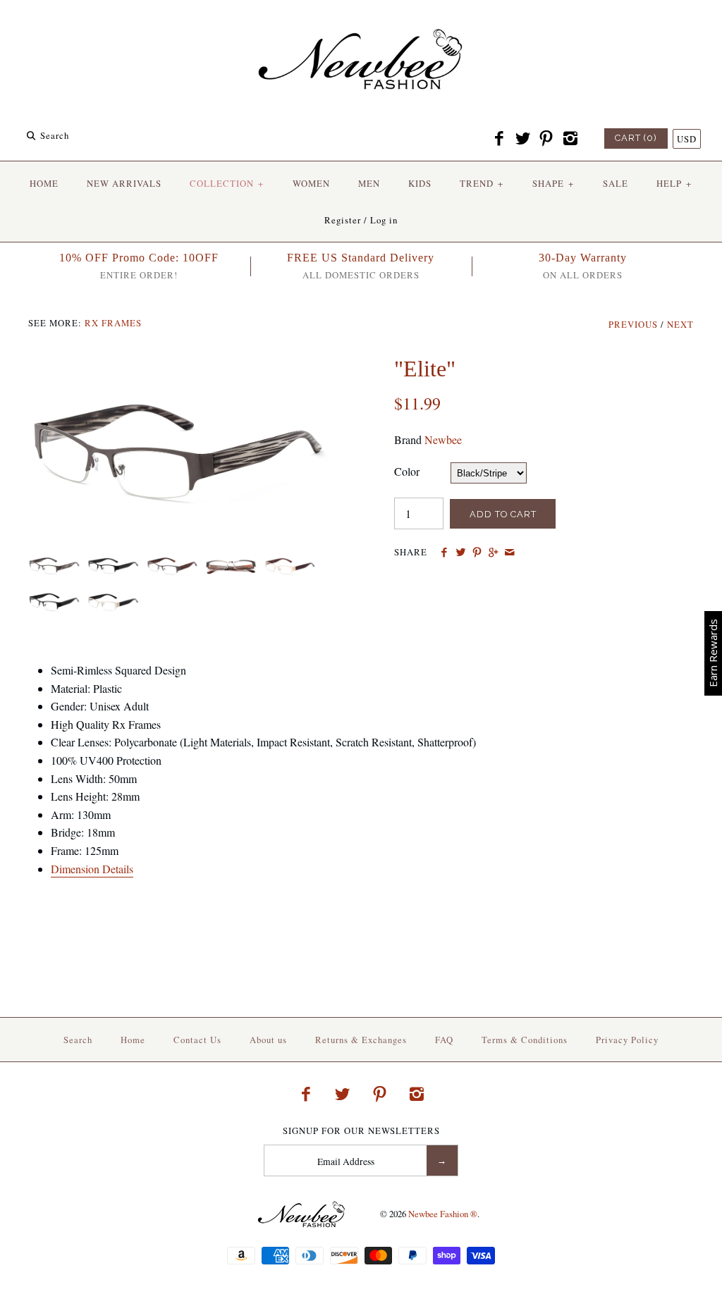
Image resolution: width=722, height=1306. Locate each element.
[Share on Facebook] (444, 553)
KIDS (420, 183)
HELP (674, 183)
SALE (615, 183)
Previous (633, 324)
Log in (384, 220)
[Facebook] (499, 139)
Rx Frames (113, 322)
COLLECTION (227, 183)
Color (407, 471)
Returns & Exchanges (361, 1039)
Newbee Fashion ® (442, 1213)
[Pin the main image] (477, 553)
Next (680, 324)
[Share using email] (509, 553)
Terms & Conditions (525, 1039)
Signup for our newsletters (361, 1131)
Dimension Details (92, 868)
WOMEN (311, 183)
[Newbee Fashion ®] (361, 23)
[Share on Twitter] (460, 553)
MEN (369, 183)
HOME (44, 183)
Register (342, 220)
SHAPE (553, 183)
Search (77, 1039)
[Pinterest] (546, 139)
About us (268, 1039)
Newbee (443, 439)
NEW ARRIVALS (124, 183)
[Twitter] (522, 139)
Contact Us (197, 1039)
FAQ (444, 1039)
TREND (481, 183)
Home (133, 1039)
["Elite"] (178, 364)
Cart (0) (636, 138)
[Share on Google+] (493, 553)
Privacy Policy (627, 1039)
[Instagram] (569, 139)
